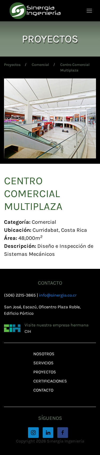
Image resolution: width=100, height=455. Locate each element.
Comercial (40, 64)
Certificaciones (50, 381)
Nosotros (43, 353)
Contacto (43, 390)
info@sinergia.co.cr (58, 295)
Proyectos (12, 64)
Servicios (43, 362)
